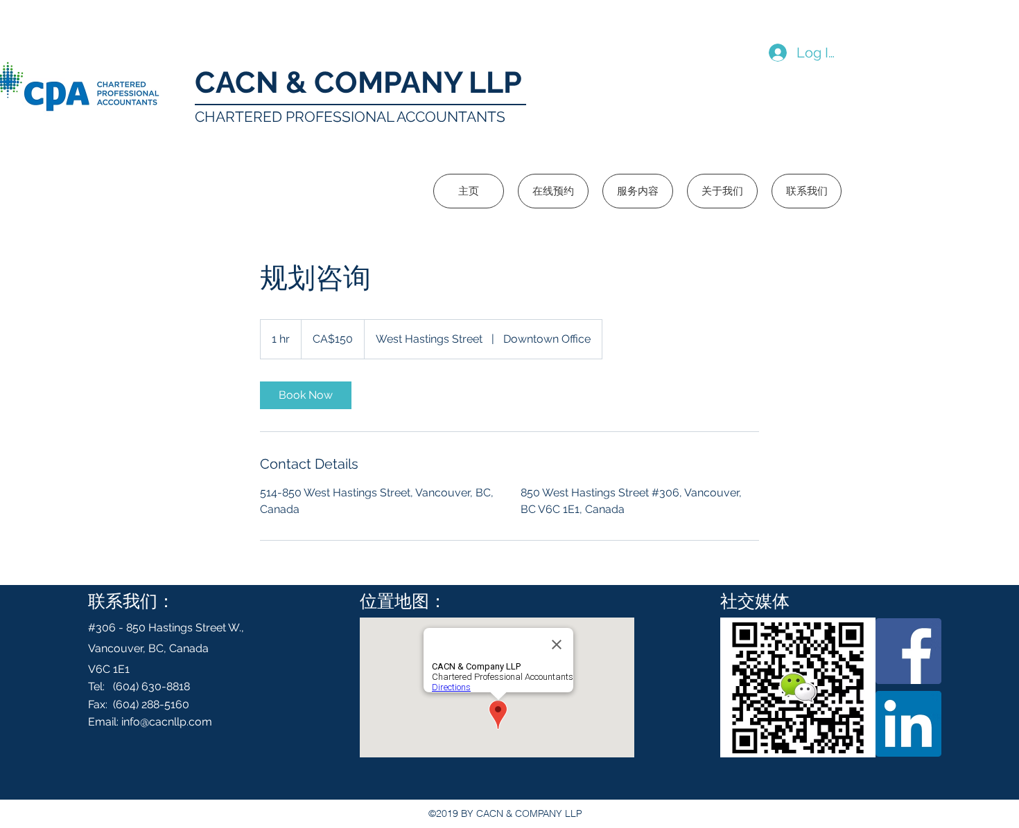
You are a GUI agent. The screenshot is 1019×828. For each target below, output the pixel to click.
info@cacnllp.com (166, 721)
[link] (305, 395)
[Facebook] (908, 651)
